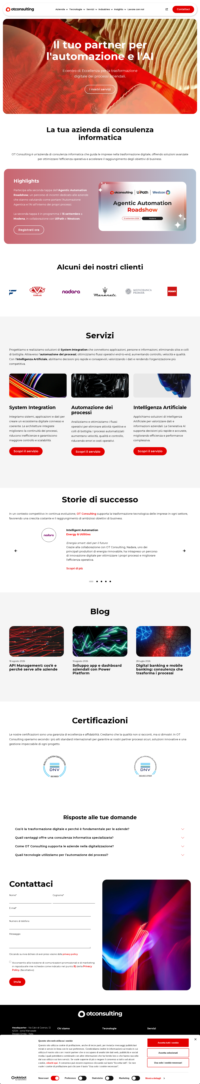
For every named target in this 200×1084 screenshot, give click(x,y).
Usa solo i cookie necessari (168, 1062)
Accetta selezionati (168, 1053)
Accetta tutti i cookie (168, 1042)
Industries (104, 9)
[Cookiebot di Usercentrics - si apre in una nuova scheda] (19, 1078)
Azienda (60, 9)
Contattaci (183, 9)
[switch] (82, 1078)
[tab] (91, 581)
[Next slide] (184, 551)
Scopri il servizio (26, 451)
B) (75, 966)
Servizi (90, 9)
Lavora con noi (136, 9)
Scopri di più (74, 568)
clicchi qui (52, 1063)
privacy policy (70, 954)
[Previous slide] (15, 551)
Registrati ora (28, 230)
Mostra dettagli (153, 1078)
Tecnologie (75, 9)
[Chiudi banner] (195, 1039)
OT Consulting (86, 513)
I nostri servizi (100, 89)
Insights (118, 9)
